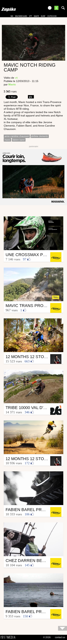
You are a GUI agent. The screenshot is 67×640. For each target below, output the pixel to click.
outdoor (51, 16)
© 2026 (47, 637)
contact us (60, 637)
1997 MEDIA (9, 637)
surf (43, 16)
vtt (30, 16)
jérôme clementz (39, 136)
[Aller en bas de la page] (62, 628)
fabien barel (19, 140)
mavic (7, 140)
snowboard (21, 16)
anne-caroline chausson (16, 136)
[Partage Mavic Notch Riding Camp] (31, 96)
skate (36, 16)
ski (12, 16)
